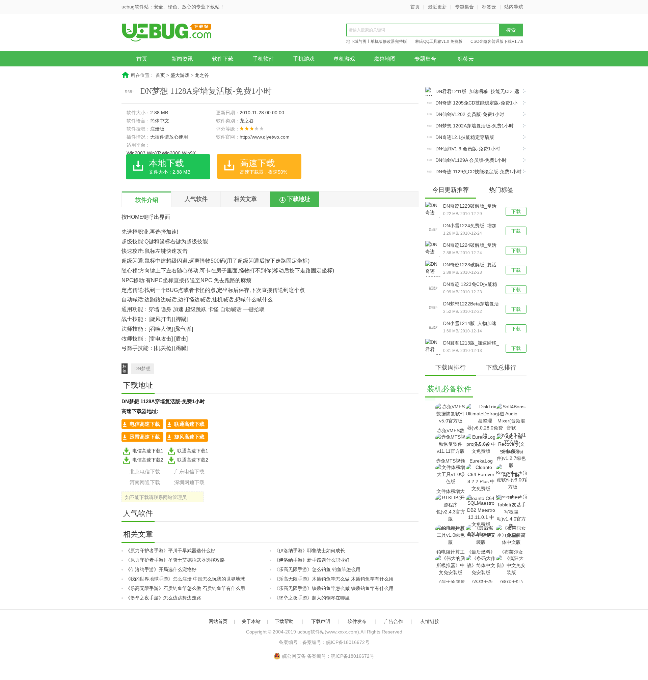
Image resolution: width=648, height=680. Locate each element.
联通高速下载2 (192, 460)
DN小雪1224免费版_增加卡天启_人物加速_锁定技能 (469, 226)
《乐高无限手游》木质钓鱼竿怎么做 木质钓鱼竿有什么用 (334, 579)
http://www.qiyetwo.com (265, 137)
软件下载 (223, 59)
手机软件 (263, 59)
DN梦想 (142, 368)
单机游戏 (344, 59)
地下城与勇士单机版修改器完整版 (376, 41)
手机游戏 (304, 59)
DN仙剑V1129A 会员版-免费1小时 (471, 160)
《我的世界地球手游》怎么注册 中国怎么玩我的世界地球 (185, 579)
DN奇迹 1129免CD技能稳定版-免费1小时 (478, 171)
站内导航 (513, 6)
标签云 (489, 6)
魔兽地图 (385, 59)
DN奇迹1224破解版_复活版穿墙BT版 (469, 245)
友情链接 (430, 621)
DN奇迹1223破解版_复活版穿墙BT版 (469, 265)
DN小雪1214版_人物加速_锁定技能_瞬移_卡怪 (471, 324)
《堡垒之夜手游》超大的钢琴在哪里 (312, 597)
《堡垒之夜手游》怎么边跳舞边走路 (163, 597)
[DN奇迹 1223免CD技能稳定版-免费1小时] (434, 288)
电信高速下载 (145, 424)
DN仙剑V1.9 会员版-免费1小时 (467, 148)
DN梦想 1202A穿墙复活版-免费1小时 (474, 125)
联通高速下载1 (192, 450)
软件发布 (357, 621)
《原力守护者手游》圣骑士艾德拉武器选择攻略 (175, 560)
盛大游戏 (179, 75)
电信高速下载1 (147, 450)
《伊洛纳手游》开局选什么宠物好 (161, 569)
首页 (415, 6)
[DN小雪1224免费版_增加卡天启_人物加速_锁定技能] (434, 229)
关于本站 (251, 621)
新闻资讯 (182, 59)
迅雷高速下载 (145, 437)
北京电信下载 (145, 471)
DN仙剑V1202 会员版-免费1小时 (469, 114)
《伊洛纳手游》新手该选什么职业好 (312, 560)
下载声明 (320, 621)
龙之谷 (202, 75)
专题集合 (464, 6)
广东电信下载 (189, 471)
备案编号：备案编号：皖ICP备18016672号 (324, 642)
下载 (516, 211)
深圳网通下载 (189, 482)
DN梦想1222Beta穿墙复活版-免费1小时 (471, 304)
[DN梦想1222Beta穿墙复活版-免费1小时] (434, 308)
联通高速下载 (189, 424)
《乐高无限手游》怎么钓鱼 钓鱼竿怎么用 (317, 569)
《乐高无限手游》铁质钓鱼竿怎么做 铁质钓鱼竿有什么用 (334, 588)
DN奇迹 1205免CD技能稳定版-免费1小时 (471, 103)
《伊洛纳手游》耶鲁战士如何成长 (309, 550)
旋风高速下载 (189, 437)
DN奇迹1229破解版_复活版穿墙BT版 (469, 206)
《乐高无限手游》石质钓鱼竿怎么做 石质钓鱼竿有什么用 (185, 588)
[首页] (174, 33)
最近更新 (437, 6)
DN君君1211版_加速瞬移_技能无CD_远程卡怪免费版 (472, 92)
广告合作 (393, 621)
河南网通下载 (145, 482)
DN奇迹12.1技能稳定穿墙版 (464, 137)
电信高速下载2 (147, 460)
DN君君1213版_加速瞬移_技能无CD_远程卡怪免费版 (471, 343)
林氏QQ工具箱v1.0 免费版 (438, 41)
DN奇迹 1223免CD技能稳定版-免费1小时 (470, 285)
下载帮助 (284, 621)
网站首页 (218, 621)
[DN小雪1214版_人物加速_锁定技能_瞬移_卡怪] (434, 327)
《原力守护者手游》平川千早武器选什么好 (170, 550)
